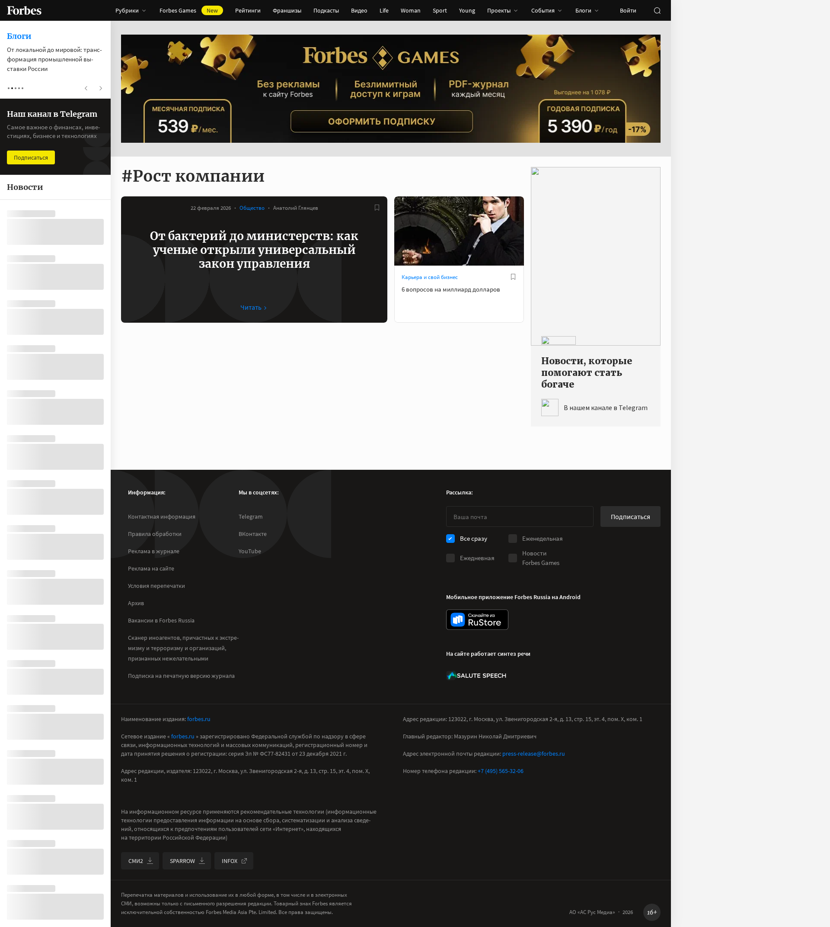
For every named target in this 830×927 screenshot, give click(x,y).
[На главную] (24, 10)
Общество (252, 208)
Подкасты (326, 10)
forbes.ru (199, 719)
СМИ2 (135, 861)
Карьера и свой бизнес (430, 277)
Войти (628, 10)
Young (467, 10)
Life (384, 10)
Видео (359, 10)
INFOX (229, 861)
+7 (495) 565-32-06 (501, 771)
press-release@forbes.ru (533, 753)
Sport (440, 10)
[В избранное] (377, 208)
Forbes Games (189, 10)
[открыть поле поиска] (657, 10)
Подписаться (630, 516)
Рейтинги (248, 10)
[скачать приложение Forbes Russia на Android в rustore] (477, 619)
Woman (411, 10)
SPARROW (182, 861)
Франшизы (287, 10)
